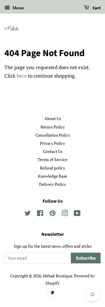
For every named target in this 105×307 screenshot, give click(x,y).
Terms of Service (52, 159)
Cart (96, 8)
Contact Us (52, 151)
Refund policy (52, 168)
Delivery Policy (52, 184)
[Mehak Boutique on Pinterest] (52, 214)
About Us (52, 118)
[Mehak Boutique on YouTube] (77, 214)
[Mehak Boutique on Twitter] (27, 214)
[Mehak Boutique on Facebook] (40, 214)
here (22, 75)
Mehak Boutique (57, 276)
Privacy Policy (52, 143)
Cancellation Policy (52, 135)
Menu (17, 7)
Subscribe (86, 258)
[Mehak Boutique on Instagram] (65, 214)
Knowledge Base (52, 176)
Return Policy (53, 127)
